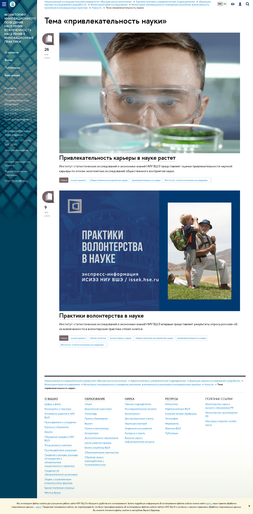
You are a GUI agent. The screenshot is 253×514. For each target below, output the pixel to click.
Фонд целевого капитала (57, 445)
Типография (171, 418)
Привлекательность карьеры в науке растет (117, 157)
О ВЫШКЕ (51, 399)
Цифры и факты (52, 404)
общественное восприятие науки (109, 180)
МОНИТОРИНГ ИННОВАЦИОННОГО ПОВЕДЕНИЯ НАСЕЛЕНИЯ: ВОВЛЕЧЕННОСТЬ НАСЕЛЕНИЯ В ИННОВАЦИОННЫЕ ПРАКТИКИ (20, 28)
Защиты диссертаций (136, 423)
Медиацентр (172, 423)
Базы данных (12, 75)
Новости (209, 384)
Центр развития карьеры (98, 442)
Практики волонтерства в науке (101, 315)
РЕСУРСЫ (171, 399)
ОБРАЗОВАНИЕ (95, 399)
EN (225, 4)
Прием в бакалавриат (96, 418)
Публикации (12, 67)
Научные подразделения (138, 404)
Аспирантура (91, 433)
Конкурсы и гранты (135, 433)
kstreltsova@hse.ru (21, 150)
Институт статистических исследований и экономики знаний (188, 180)
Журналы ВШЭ (173, 428)
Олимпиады (91, 413)
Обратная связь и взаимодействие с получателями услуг (95, 461)
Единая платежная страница (59, 487)
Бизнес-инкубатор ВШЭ (97, 447)
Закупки (48, 431)
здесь (209, 503)
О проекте (12, 52)
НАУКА (129, 399)
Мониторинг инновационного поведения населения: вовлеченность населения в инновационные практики (142, 384)
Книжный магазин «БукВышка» (181, 413)
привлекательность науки (146, 180)
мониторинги (78, 180)
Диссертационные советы (139, 418)
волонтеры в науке (120, 338)
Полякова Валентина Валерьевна (17, 102)
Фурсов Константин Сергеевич (16, 173)
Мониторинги (132, 413)
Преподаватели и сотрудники (60, 422)
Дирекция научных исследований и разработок (214, 380)
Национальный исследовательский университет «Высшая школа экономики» (85, 380)
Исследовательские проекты (141, 408)
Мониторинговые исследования (62, 384)
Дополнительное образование (101, 438)
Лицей (88, 404)
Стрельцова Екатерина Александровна (18, 132)
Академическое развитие (138, 428)
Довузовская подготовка (98, 408)
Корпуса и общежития (56, 427)
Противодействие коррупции (60, 450)
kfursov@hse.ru (19, 180)
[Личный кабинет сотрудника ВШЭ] (240, 4)
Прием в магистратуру (97, 428)
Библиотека (171, 404)
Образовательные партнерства (102, 452)
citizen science (98, 338)
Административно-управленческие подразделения (158, 380)
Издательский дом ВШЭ (177, 408)
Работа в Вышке (52, 492)
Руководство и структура (57, 408)
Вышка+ (89, 423)
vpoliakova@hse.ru (21, 119)
